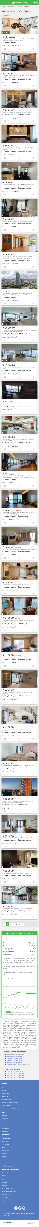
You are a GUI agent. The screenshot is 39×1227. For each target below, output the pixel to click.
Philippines (5, 1176)
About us (4, 1115)
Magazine (4, 1157)
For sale (4, 1087)
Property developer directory (10, 1102)
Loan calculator (6, 1160)
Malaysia (4, 1182)
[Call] (19, 49)
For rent (4, 1090)
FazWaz (4, 1201)
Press (3, 1125)
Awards (4, 1163)
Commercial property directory (10, 1109)
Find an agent (5, 1093)
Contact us (5, 1119)
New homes (5, 1096)
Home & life (5, 1153)
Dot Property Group (7, 1188)
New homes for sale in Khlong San (19, 1031)
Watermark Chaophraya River (11, 1039)
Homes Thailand (6, 1194)
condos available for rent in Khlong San (19, 1043)
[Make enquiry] (5, 49)
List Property (5, 1144)
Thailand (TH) (5, 1173)
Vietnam (4, 1179)
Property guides (6, 1150)
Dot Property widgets (8, 1166)
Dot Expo (4, 1198)
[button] (33, 49)
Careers (4, 1122)
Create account (6, 1141)
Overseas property (7, 1099)
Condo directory (6, 1106)
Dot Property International (9, 1191)
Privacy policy (6, 1128)
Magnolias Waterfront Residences (24, 1035)
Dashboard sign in (7, 1138)
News (3, 1147)
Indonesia (4, 1185)
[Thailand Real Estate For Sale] (19, 3)
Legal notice (5, 1131)
